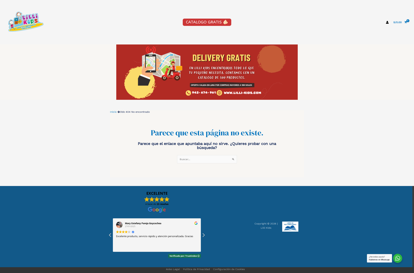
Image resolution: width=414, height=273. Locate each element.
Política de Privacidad (196, 269)
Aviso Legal (173, 269)
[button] (203, 236)
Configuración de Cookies (229, 269)
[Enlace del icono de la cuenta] (387, 22)
